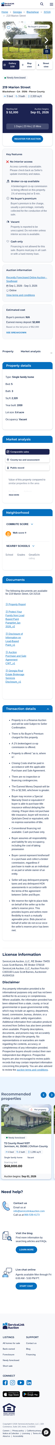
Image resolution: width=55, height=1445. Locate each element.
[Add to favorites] (6, 1109)
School (9, 554)
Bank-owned (9, 1349)
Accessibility (18, 1436)
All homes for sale (11, 1343)
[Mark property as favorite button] (9, 28)
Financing (31, 1354)
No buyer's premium (24, 198)
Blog (28, 1349)
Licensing (26, 1433)
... (51, 352)
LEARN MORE (26, 1249)
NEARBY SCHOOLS (18, 546)
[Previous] (43, 1095)
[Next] (52, 1095)
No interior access (21, 161)
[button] (9, 40)
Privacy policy (18, 1431)
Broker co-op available (25, 181)
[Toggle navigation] (51, 4)
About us (6, 1436)
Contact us (31, 1343)
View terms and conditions (20, 295)
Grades (21, 554)
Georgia (17, 12)
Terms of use (38, 1433)
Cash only (17, 241)
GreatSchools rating (36, 556)
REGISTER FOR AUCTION (27, 139)
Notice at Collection (11, 1433)
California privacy (34, 1431)
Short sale (8, 1366)
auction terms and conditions (32, 1070)
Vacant (15, 221)
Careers (6, 1431)
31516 (47, 12)
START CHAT (26, 1286)
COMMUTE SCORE (17, 524)
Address (28, 491)
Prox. (14, 491)
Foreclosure (8, 1354)
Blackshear (33, 12)
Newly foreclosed (11, 1360)
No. (10, 491)
